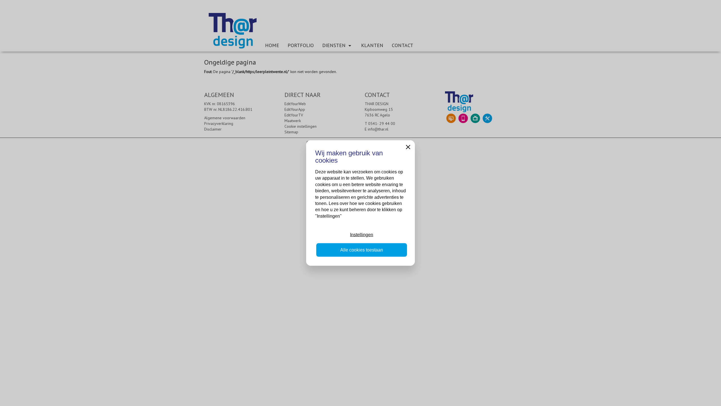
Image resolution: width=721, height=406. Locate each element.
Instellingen (361, 234)
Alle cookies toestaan (361, 250)
